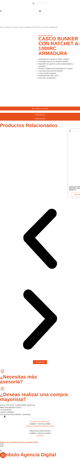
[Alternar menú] (40, 11)
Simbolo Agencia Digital (28, 454)
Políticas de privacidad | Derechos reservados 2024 (19, 442)
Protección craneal (11, 27)
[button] (40, 239)
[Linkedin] (4, 416)
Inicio (2, 27)
